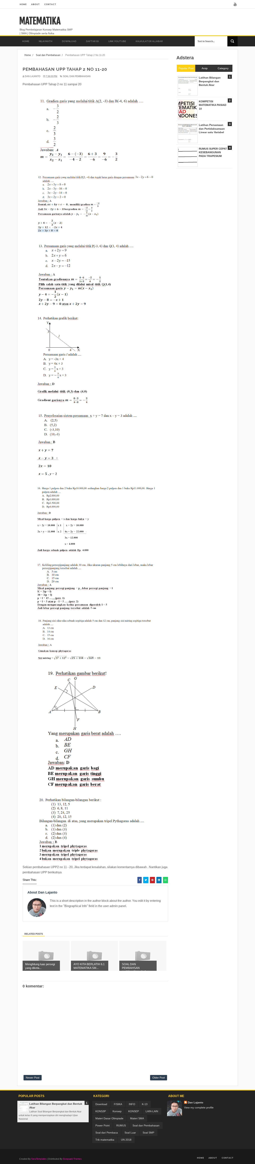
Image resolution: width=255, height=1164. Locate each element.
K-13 (144, 1104)
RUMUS (121, 1125)
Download (101, 1104)
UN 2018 (126, 1139)
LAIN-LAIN (152, 1111)
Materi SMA (137, 1118)
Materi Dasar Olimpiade (109, 1118)
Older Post (158, 1077)
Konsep (117, 1111)
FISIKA (118, 1104)
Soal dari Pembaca (106, 1132)
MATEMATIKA (39, 21)
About (35, 4)
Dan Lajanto (195, 1102)
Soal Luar (130, 1132)
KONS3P (100, 1111)
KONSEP (133, 1111)
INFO (132, 1104)
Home (23, 4)
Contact (50, 4)
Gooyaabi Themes (72, 1159)
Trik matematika (104, 1139)
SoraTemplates (38, 1159)
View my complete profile (199, 1107)
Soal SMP (148, 1132)
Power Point (102, 1125)
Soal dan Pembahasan (77, 76)
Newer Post (32, 1077)
